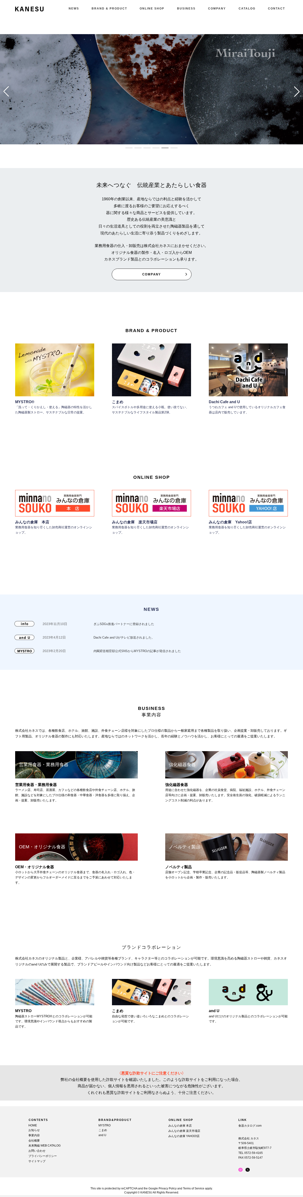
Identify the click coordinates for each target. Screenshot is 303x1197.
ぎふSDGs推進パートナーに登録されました (124, 624)
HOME (32, 1125)
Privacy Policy (168, 1188)
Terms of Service (193, 1188)
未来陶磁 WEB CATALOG (44, 1145)
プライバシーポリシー (42, 1156)
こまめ (117, 402)
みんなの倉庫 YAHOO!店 (184, 1136)
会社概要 (34, 1140)
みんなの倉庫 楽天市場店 (134, 522)
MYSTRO (104, 1125)
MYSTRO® (24, 402)
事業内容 (34, 1135)
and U (102, 1135)
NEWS (151, 609)
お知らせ (34, 1130)
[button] (297, 91)
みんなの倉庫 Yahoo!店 (230, 522)
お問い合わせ (36, 1150)
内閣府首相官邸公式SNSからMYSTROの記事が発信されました (137, 651)
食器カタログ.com (250, 1125)
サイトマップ (36, 1161)
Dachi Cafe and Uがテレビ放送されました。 (124, 637)
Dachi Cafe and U (224, 402)
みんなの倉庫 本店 (32, 522)
